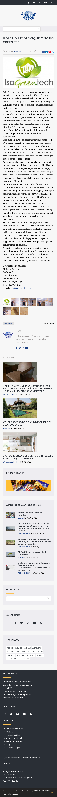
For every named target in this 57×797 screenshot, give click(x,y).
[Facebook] (28, 3)
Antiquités (36, 648)
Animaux (27, 648)
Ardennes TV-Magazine (16, 652)
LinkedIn (46, 52)
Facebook (43, 52)
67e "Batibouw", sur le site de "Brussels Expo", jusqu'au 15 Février (28, 457)
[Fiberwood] (24, 311)
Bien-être (20, 655)
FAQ (8, 744)
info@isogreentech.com (21, 288)
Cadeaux (39, 655)
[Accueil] (28, 20)
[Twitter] (34, 3)
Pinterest (49, 52)
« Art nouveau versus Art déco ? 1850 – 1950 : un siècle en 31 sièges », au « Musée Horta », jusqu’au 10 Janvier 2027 (27, 388)
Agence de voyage (14, 648)
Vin (28, 659)
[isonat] (15, 311)
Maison (8, 324)
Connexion (50, 7)
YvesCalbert (10, 394)
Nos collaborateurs (14, 728)
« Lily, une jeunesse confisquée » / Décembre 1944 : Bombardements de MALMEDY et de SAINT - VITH (34, 567)
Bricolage (30, 655)
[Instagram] (40, 3)
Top (52, 793)
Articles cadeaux (35, 652)
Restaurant (12, 659)
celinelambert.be (11, 794)
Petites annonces (14, 741)
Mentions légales (13, 748)
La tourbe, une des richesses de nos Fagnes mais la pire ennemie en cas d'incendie (34, 541)
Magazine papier (28, 485)
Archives (9, 732)
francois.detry (24, 533)
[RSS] (51, 3)
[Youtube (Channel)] (45, 3)
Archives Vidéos (13, 735)
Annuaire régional (14, 738)
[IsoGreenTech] (7, 302)
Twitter (53, 52)
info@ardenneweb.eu (13, 771)
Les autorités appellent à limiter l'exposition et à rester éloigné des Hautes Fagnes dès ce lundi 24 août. (33, 527)
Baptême (10, 655)
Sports (22, 659)
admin (17, 51)
